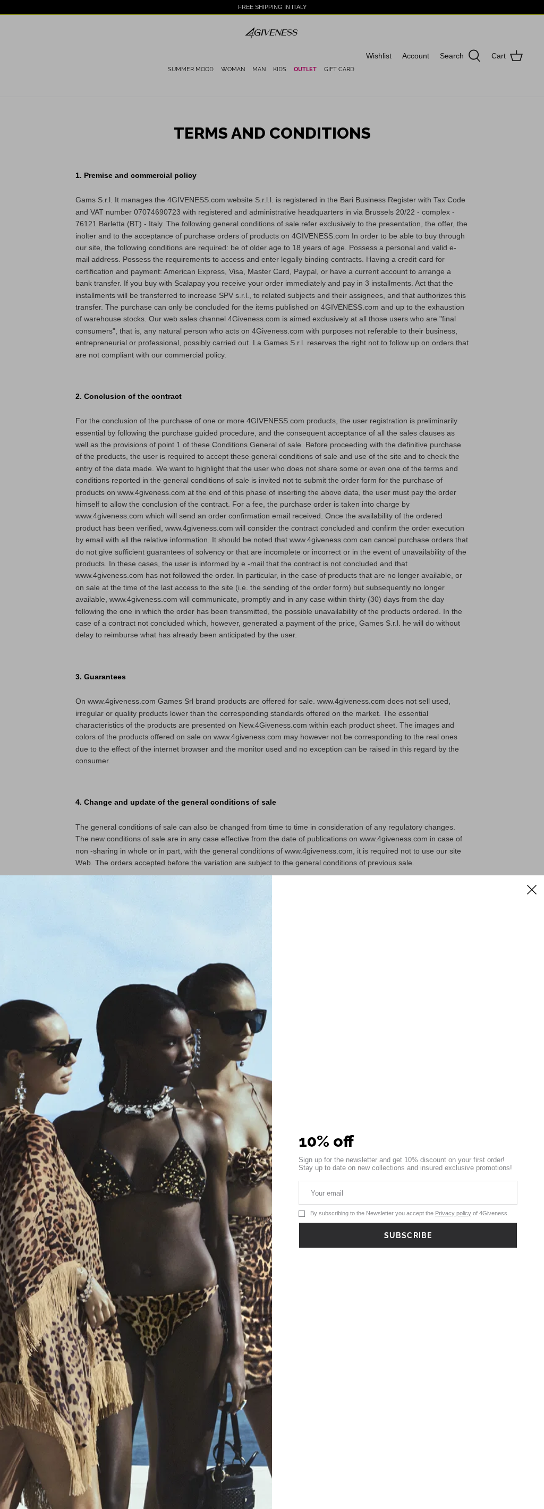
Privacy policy (453, 1213)
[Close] (530, 888)
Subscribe (408, 1235)
